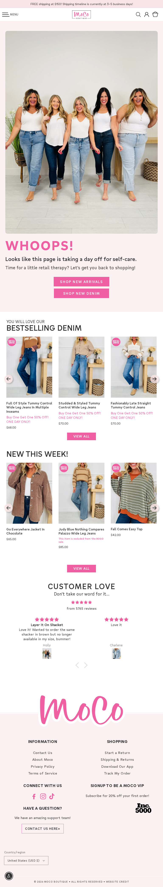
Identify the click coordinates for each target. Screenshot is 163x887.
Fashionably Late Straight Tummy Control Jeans (131, 405)
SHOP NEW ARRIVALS (81, 281)
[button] (6, 14)
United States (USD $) (23, 860)
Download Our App (117, 766)
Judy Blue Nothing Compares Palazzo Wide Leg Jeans (81, 531)
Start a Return (117, 752)
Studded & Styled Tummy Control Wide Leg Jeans (79, 405)
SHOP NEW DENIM (81, 293)
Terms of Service (42, 773)
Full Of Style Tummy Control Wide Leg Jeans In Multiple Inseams (29, 407)
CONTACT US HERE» (42, 828)
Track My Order (117, 773)
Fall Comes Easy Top (126, 529)
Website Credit (117, 881)
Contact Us (42, 752)
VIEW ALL (81, 436)
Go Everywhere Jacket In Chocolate (25, 531)
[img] (81, 602)
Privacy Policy (43, 766)
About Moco (42, 759)
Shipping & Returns (117, 759)
